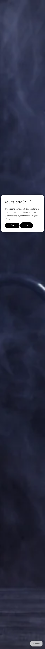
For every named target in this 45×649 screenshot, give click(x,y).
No (26, 225)
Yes (12, 225)
